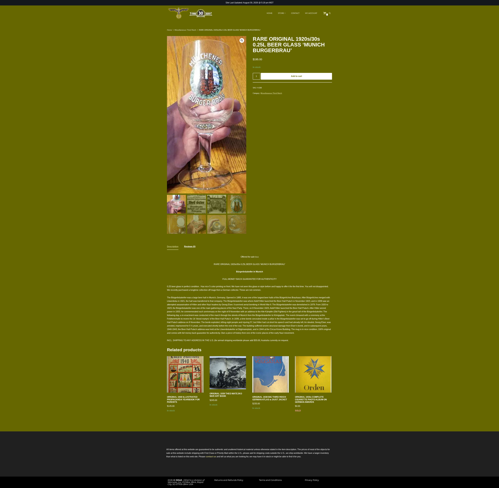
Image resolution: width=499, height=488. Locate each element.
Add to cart (296, 76)
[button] (241, 40)
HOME (269, 13)
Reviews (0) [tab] (189, 246)
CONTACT (295, 13)
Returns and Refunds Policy (228, 480)
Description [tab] (172, 246)
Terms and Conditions (270, 480)
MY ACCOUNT (311, 13)
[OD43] (190, 13)
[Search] (330, 13)
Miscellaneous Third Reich (185, 30)
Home (169, 30)
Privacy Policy (312, 480)
